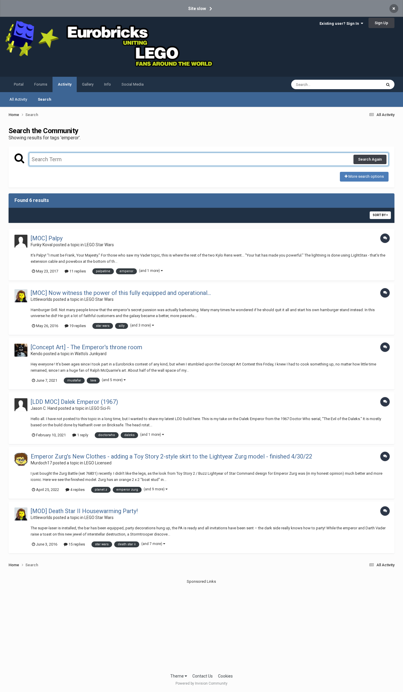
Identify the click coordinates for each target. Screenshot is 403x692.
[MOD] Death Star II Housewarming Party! (84, 511)
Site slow (197, 8)
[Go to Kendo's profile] (20, 350)
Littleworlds (41, 299)
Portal (19, 84)
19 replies (77, 326)
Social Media (133, 84)
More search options (366, 176)
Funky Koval (42, 244)
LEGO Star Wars (99, 244)
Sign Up (381, 23)
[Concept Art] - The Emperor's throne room (86, 347)
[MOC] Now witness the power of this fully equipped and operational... (121, 292)
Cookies (225, 676)
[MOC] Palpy (47, 238)
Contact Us (202, 676)
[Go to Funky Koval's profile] (20, 241)
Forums (40, 84)
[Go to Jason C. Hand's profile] (20, 404)
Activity (64, 84)
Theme (177, 676)
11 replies (77, 271)
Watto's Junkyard (91, 353)
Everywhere (364, 84)
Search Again (370, 159)
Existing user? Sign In (340, 23)
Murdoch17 (41, 463)
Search (44, 99)
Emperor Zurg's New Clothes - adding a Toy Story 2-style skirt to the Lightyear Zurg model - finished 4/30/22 (171, 456)
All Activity (18, 99)
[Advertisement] (201, 626)
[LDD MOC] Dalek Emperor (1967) (74, 401)
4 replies (77, 489)
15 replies (76, 544)
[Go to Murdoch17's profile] (20, 459)
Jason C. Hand (44, 408)
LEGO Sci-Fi (99, 408)
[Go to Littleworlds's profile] (20, 295)
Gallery (88, 84)
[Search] (387, 84)
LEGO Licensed (98, 463)
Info (107, 84)
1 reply (82, 435)
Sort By (379, 215)
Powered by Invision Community (201, 683)
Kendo (36, 353)
